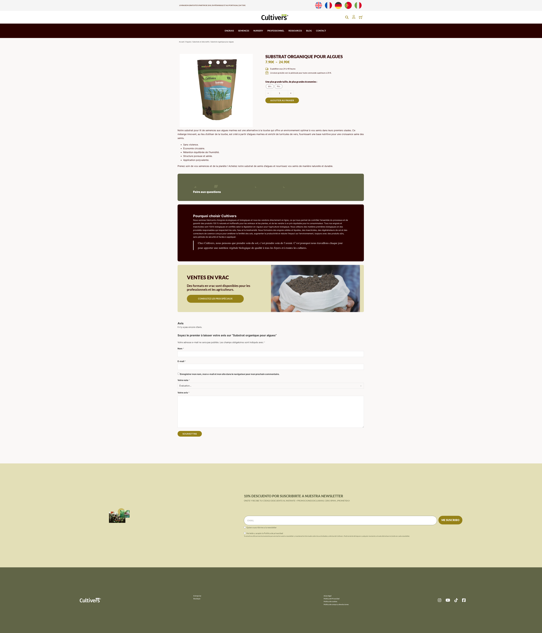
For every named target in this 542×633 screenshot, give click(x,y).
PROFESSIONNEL (275, 30)
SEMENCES (243, 30)
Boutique (196, 599)
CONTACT (321, 30)
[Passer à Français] (328, 5)
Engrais (188, 42)
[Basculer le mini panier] (361, 17)
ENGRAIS (229, 30)
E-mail (182, 361)
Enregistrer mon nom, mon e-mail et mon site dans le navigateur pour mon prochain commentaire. (229, 374)
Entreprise (197, 596)
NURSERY (258, 30)
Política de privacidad (273, 533)
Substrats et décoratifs (201, 42)
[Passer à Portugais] (348, 5)
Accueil (181, 42)
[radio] (270, 86)
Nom (181, 348)
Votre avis (183, 392)
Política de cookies (330, 601)
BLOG (309, 30)
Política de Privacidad (331, 599)
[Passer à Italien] (358, 5)
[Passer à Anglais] (319, 5)
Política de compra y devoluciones (336, 604)
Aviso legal (327, 596)
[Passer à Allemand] (338, 5)
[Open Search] (346, 17)
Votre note (184, 380)
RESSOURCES (295, 30)
